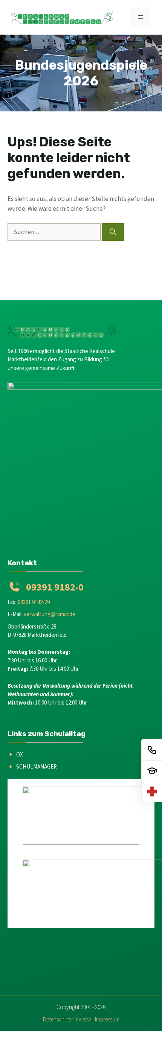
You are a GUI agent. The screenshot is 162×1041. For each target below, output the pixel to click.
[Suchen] (113, 232)
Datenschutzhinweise (67, 1019)
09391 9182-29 (34, 602)
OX (19, 754)
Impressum (107, 1019)
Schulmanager (36, 766)
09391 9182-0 (55, 587)
